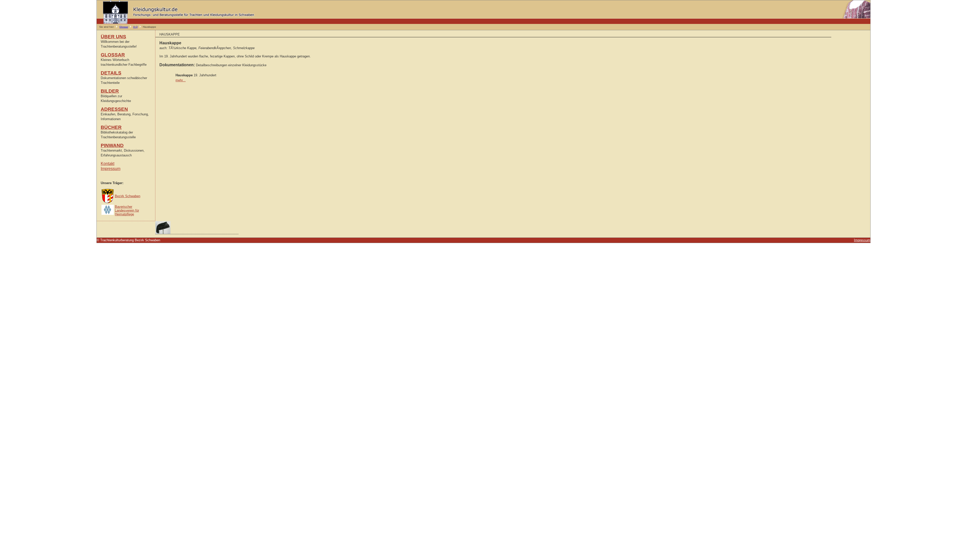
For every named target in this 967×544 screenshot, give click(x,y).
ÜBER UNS (113, 36)
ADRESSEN (114, 109)
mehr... (181, 80)
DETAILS (111, 73)
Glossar (123, 26)
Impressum (110, 168)
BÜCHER (111, 127)
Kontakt (107, 163)
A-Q (135, 26)
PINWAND (112, 145)
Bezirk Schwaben (127, 196)
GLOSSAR (113, 54)
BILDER (110, 91)
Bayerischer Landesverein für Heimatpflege (127, 210)
